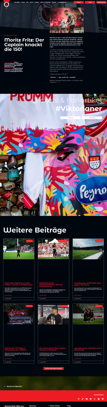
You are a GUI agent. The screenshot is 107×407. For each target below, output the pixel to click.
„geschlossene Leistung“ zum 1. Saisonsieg (88, 349)
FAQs (69, 406)
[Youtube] (87, 399)
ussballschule (61, 2)
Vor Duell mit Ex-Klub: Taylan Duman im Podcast (52, 349)
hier (58, 82)
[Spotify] (99, 399)
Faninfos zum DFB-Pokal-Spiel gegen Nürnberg (87, 284)
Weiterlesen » (8, 295)
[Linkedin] (103, 399)
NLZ (27, 2)
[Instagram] (79, 399)
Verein (31, 2)
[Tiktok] (83, 399)
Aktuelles (17, 2)
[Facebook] (91, 399)
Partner (54, 2)
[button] (53, 368)
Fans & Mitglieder (45, 2)
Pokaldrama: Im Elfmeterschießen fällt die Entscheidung (51, 284)
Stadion (37, 2)
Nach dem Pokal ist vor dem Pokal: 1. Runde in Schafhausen (19, 284)
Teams (23, 2)
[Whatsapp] (95, 399)
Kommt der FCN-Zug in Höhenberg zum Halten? (16, 349)
